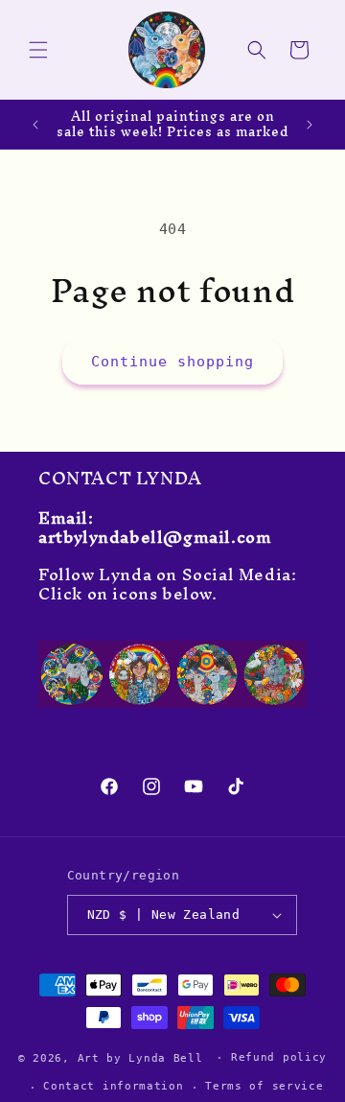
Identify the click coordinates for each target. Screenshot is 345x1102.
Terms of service (264, 1086)
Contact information (113, 1086)
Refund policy (279, 1057)
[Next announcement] (309, 125)
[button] (38, 50)
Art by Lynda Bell (140, 1057)
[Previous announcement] (35, 125)
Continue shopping (172, 361)
